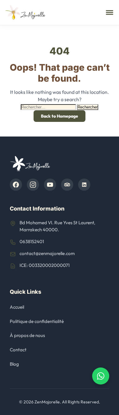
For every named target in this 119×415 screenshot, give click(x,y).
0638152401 (32, 241)
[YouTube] (50, 185)
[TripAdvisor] (67, 185)
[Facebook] (16, 185)
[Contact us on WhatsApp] (100, 376)
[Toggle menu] (109, 12)
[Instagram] (33, 185)
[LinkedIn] (84, 185)
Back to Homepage (59, 116)
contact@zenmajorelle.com (47, 253)
